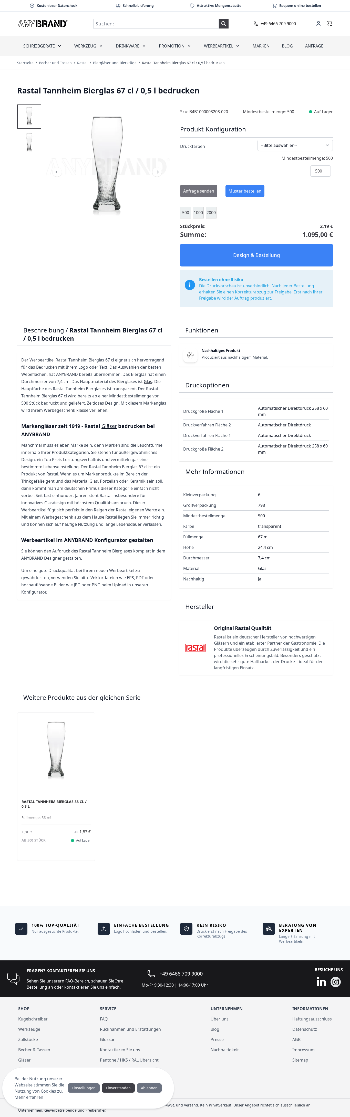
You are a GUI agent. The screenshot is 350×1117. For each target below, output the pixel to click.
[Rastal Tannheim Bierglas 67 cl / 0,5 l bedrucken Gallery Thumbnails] (29, 129)
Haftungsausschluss (312, 1019)
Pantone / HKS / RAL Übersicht (129, 1060)
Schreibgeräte (39, 46)
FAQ (104, 1019)
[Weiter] (157, 172)
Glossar (107, 1039)
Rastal (82, 62)
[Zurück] (57, 172)
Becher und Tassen (55, 62)
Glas (148, 381)
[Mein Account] (318, 24)
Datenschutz (304, 1029)
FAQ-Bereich (77, 981)
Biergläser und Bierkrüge (115, 62)
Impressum (303, 1050)
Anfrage (314, 46)
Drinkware (127, 46)
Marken (261, 46)
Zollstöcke (28, 1039)
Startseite (25, 62)
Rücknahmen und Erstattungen (130, 1029)
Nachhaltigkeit (225, 1050)
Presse (217, 1039)
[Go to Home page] (42, 23)
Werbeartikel (218, 46)
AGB (296, 1039)
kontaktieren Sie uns (84, 987)
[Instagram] (336, 982)
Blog (287, 46)
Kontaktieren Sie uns (120, 1050)
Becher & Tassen (34, 1050)
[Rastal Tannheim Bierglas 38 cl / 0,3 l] (56, 751)
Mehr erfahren (29, 1097)
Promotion (171, 46)
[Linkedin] (321, 982)
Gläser (109, 426)
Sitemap (300, 1060)
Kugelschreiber (33, 1019)
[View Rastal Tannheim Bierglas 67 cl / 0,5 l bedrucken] (29, 116)
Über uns (220, 1019)
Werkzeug (85, 46)
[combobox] (156, 23)
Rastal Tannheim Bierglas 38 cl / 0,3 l (54, 803)
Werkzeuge (29, 1029)
